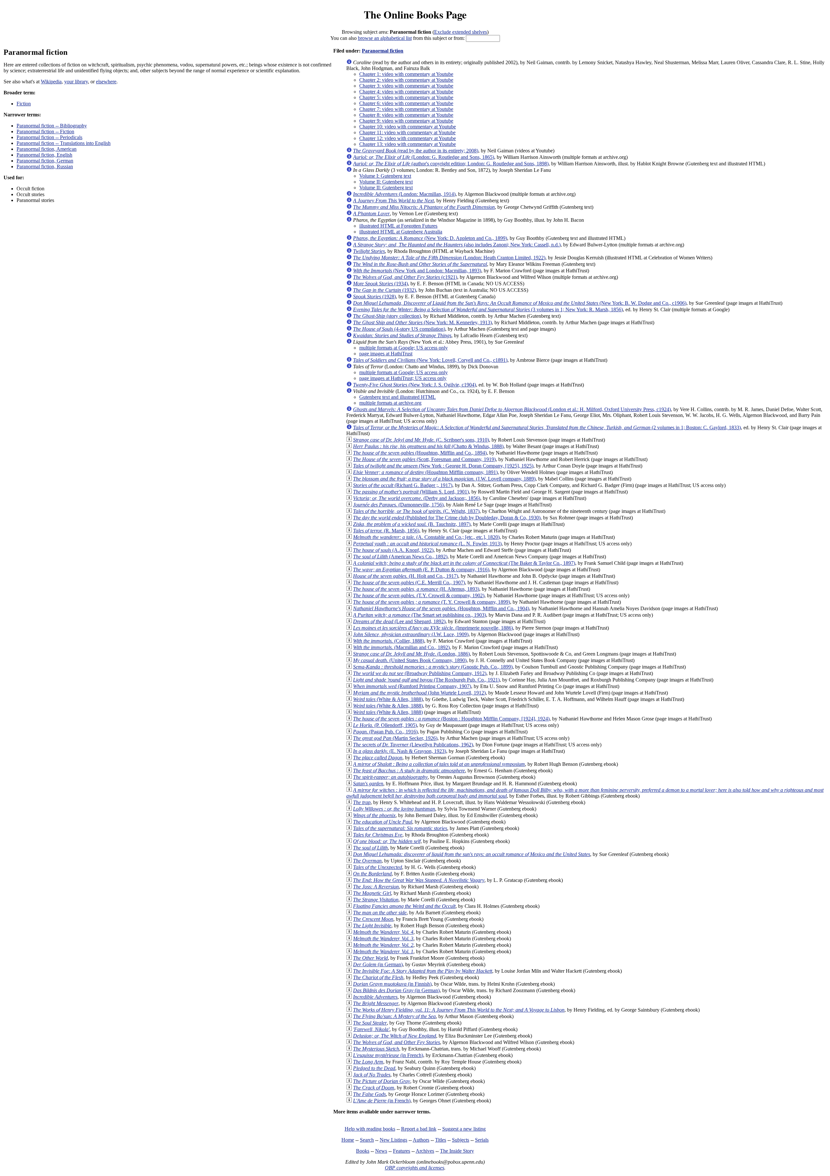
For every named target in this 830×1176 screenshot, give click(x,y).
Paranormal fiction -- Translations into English (64, 143)
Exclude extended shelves (460, 32)
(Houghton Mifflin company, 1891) (425, 472)
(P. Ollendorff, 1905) (385, 725)
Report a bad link (418, 1129)
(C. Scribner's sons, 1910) (421, 440)
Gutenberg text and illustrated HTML (397, 397)
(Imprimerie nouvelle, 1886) (433, 628)
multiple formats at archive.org (390, 403)
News (381, 1151)
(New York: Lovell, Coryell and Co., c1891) (430, 360)
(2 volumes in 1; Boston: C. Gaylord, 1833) (547, 427)
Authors (421, 1140)
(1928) (374, 296)
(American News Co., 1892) (400, 556)
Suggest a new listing (464, 1129)
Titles (440, 1140)
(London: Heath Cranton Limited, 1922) (449, 257)
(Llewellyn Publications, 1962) (413, 744)
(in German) (378, 964)
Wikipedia (51, 81)
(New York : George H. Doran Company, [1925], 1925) (443, 466)
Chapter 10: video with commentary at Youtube (407, 126)
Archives (425, 1151)
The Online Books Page (415, 14)
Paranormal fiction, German (45, 160)
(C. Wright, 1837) (416, 511)
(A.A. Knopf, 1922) (393, 550)
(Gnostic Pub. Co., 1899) (433, 667)
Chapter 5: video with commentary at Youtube (406, 97)
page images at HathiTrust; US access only (402, 378)
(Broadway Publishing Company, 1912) (419, 673)
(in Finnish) (392, 984)
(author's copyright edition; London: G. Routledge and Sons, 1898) (451, 163)
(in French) (388, 1055)
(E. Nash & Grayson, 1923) (399, 751)
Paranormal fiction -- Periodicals (49, 137)
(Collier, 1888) (388, 641)
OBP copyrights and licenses (414, 1167)
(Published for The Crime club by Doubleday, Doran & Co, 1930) (446, 517)
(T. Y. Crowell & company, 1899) (431, 602)
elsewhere (106, 81)
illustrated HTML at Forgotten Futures (398, 226)
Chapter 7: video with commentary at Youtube (406, 109)
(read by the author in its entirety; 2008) (415, 150)
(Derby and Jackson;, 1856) (416, 498)
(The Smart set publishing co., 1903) (419, 615)
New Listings (393, 1140)
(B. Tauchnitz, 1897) (411, 524)
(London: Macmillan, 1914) (404, 194)
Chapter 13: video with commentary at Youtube (407, 144)
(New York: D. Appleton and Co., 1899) (430, 238)
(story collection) (387, 316)
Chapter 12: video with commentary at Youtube (407, 138)
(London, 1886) (411, 654)
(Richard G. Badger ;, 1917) (402, 485)
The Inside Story (457, 1151)
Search (367, 1140)
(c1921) (405, 277)
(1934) (380, 283)
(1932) (384, 290)
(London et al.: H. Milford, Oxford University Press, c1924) (512, 409)
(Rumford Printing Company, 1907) (412, 686)
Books (362, 1151)
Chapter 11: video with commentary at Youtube (407, 132)
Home (347, 1140)
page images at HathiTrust (385, 353)
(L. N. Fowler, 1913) (427, 543)
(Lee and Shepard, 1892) (399, 621)
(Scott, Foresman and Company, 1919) (424, 459)
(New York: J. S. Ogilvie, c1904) (414, 384)
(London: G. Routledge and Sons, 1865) (423, 157)
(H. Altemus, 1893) (416, 589)
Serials (482, 1140)
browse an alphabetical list (385, 38)
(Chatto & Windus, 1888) (428, 446)
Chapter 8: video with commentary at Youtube (406, 115)
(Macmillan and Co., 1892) (401, 647)
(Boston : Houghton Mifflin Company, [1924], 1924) (451, 718)
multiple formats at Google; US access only (403, 347)
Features (401, 1151)
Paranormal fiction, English (44, 155)
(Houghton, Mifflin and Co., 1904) (441, 608)
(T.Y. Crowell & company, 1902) (418, 595)
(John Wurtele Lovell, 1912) (419, 692)
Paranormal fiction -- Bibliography (52, 125)
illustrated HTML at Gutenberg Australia (400, 231)
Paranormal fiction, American (47, 149)
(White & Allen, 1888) (388, 699)
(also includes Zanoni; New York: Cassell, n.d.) (457, 244)
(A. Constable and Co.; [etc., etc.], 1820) (426, 537)
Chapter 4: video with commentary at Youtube (406, 91)
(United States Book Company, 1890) (410, 660)
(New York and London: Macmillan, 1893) (417, 270)
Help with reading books (370, 1129)
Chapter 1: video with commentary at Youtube (406, 74)
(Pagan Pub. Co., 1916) (385, 731)
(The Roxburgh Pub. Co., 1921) (426, 680)
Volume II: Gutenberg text (386, 181)
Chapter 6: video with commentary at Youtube (406, 103)
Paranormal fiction (382, 50)
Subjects (460, 1140)
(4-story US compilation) (399, 329)
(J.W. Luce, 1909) (410, 634)
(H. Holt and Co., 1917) (405, 576)
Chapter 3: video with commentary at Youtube (406, 86)
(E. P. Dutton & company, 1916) (421, 569)
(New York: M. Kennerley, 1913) (422, 322)
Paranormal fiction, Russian (45, 166)
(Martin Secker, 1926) (395, 738)
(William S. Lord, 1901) (411, 491)
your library (76, 81)
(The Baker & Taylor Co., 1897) (464, 563)
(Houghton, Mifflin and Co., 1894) (420, 453)
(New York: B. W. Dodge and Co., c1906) (519, 303)
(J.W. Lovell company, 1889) (444, 478)
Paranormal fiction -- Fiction (45, 131)
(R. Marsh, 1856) (386, 530)
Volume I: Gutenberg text (385, 176)
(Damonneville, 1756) (398, 504)
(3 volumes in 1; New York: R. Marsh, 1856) (488, 309)
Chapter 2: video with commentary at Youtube (406, 80)
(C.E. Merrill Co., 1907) (409, 582)
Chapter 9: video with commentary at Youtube (406, 121)
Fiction (24, 103)
